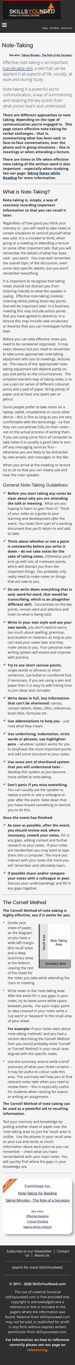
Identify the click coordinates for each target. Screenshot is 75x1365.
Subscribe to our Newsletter (29, 1251)
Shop (45, 28)
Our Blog (54, 28)
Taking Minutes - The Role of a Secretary (37, 1200)
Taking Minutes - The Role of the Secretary (47, 55)
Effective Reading (37, 1216)
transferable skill (18, 68)
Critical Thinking (37, 1221)
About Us (41, 1255)
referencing (37, 1350)
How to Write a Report (37, 1227)
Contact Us (66, 28)
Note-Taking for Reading (37, 1193)
